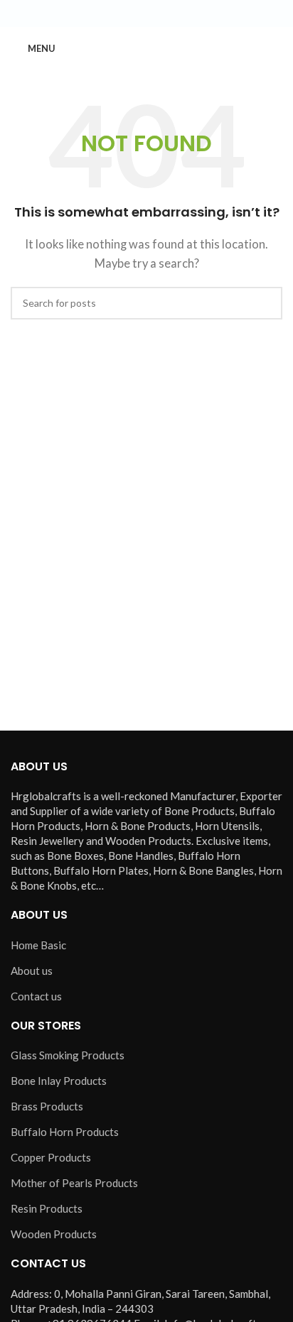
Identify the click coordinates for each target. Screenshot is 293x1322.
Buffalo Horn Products (65, 1131)
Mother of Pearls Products (74, 1182)
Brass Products (47, 1106)
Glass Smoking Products (67, 1055)
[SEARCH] (266, 303)
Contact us (36, 996)
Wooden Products (54, 1234)
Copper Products (51, 1157)
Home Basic (38, 945)
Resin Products (46, 1208)
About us (32, 970)
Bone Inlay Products (59, 1080)
